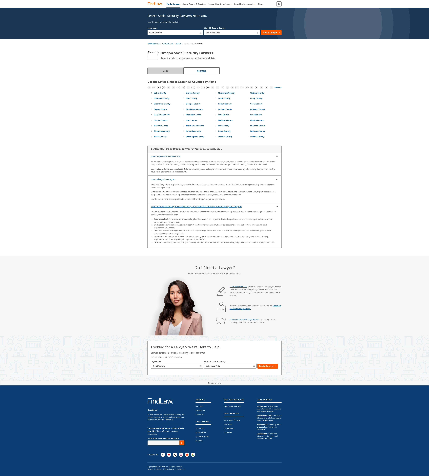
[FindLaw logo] (156, 4)
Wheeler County (225, 136)
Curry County (256, 98)
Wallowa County (257, 131)
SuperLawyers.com (264, 415)
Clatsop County (257, 93)
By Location (200, 428)
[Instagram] (181, 455)
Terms (149, 469)
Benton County (193, 93)
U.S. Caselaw (228, 428)
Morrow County (161, 125)
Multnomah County (195, 125)
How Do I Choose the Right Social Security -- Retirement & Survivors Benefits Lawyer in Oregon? (196, 206)
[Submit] (181, 442)
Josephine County (161, 115)
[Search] (279, 3)
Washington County (195, 136)
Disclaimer (169, 469)
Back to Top (215, 383)
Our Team (199, 406)
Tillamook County (162, 131)
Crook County (224, 98)
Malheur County (225, 120)
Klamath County (193, 115)
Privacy (159, 469)
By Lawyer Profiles (202, 436)
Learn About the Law (238, 286)
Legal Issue (152, 28)
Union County (224, 131)
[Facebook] (163, 455)
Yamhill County (257, 136)
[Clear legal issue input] (200, 32)
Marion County (257, 120)
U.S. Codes (228, 432)
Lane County (256, 115)
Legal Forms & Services (232, 406)
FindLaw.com (262, 406)
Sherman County (257, 125)
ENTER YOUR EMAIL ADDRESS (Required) (163, 438)
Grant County (256, 104)
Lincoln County (160, 120)
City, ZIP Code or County (214, 28)
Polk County (223, 125)
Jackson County (225, 109)
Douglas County (193, 104)
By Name (199, 441)
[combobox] (175, 32)
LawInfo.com (262, 433)
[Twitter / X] (175, 455)
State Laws (228, 424)
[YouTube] (169, 455)
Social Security (167, 43)
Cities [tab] (165, 70)
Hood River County (194, 109)
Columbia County (161, 98)
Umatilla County (193, 131)
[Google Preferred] (193, 455)
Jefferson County (257, 109)
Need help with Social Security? (166, 156)
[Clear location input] (257, 32)
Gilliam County (224, 104)
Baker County (160, 93)
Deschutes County (162, 104)
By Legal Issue (201, 432)
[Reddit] (187, 455)
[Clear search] (200, 366)
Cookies (180, 469)
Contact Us (200, 415)
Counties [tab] (201, 70)
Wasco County (160, 136)
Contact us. (169, 420)
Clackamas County (226, 93)
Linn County (191, 120)
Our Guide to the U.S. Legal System (244, 319)
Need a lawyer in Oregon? (163, 179)
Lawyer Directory (153, 43)
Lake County (223, 115)
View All (278, 87)
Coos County (191, 98)
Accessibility (200, 410)
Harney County (160, 109)
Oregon (178, 43)
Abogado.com (262, 424)
